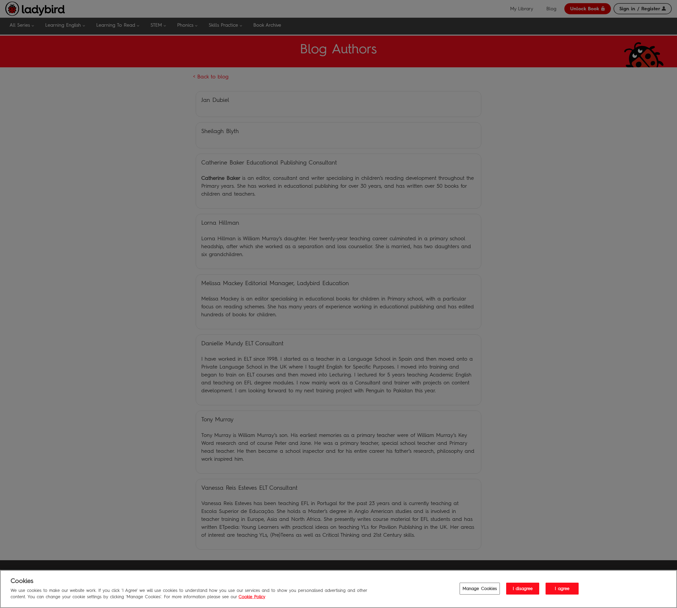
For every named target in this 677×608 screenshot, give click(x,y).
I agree (562, 588)
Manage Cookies (480, 588)
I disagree (523, 588)
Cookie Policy (252, 597)
